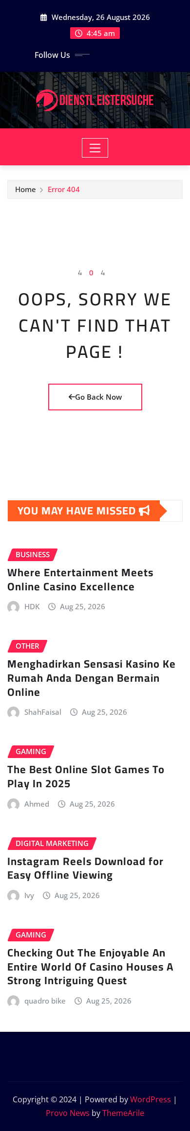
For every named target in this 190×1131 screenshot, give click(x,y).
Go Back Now (98, 397)
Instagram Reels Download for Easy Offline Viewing (85, 868)
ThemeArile (123, 1113)
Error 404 (64, 189)
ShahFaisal (42, 712)
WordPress (150, 1099)
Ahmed (36, 804)
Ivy (29, 895)
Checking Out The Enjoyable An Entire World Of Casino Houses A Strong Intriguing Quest (90, 966)
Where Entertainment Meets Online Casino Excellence (80, 579)
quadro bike (45, 1001)
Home (25, 189)
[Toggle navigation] (95, 148)
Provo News (68, 1113)
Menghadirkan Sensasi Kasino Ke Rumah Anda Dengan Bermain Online (91, 678)
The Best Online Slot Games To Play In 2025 (86, 776)
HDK (31, 606)
